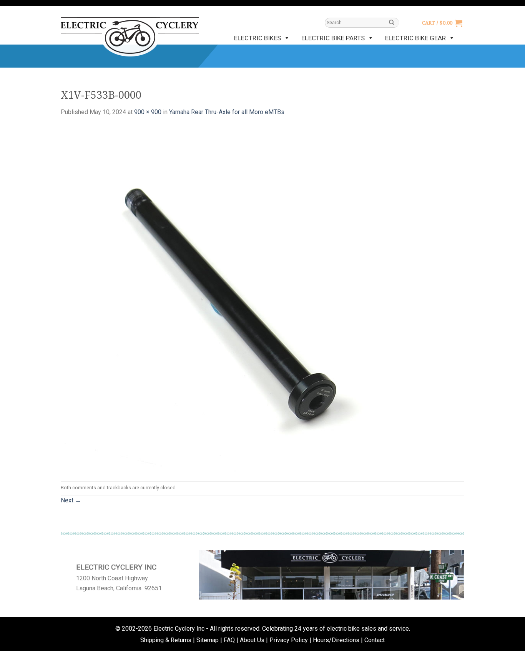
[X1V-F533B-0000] (234, 298)
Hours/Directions (336, 640)
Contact (374, 640)
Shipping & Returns (165, 640)
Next (71, 500)
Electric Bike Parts (333, 38)
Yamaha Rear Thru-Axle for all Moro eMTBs (226, 112)
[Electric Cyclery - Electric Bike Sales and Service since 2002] (130, 33)
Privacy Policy (288, 640)
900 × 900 (147, 112)
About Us (252, 640)
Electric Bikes (257, 38)
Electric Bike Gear (415, 38)
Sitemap (207, 640)
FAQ (229, 640)
